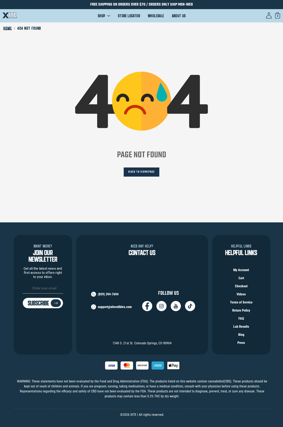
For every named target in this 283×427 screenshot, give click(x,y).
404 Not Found (29, 28)
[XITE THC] (10, 16)
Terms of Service (241, 302)
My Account (241, 270)
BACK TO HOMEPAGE (141, 172)
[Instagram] (161, 306)
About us (179, 15)
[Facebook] (147, 306)
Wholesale (156, 15)
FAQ (241, 318)
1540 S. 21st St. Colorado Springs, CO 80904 (142, 343)
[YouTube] (176, 306)
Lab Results (241, 327)
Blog (241, 335)
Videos (241, 294)
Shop (102, 15)
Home (7, 28)
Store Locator (129, 15)
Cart (241, 278)
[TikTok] (190, 306)
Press (241, 343)
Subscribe (38, 303)
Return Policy (241, 310)
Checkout (241, 286)
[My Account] (269, 15)
